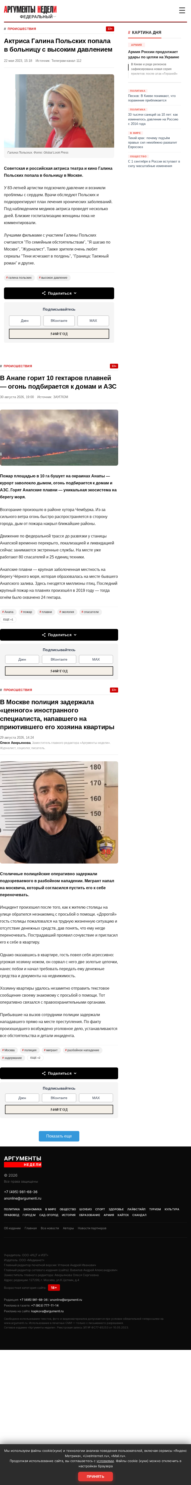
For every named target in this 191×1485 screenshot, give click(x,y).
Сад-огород (48, 1215)
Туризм (155, 1209)
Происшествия (22, 29)
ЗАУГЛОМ (60, 397)
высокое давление (53, 277)
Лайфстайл (136, 1209)
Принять (95, 1477)
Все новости (50, 1228)
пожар (26, 612)
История (69, 1215)
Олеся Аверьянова (15, 743)
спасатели (90, 612)
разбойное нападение (82, 1050)
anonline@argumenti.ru (22, 1198)
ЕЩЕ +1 (8, 619)
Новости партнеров (92, 1228)
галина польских (19, 277)
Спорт (100, 1209)
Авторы (68, 1228)
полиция (29, 1050)
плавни (46, 612)
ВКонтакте (59, 321)
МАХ (93, 321)
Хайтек (123, 1215)
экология (66, 612)
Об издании (12, 1228)
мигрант (51, 1050)
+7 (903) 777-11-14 (45, 1305)
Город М (29, 1215)
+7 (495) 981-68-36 (21, 1192)
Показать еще (59, 1136)
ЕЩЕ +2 (35, 1057)
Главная (31, 1228)
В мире (50, 1209)
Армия (109, 1215)
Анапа (7, 612)
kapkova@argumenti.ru (47, 1311)
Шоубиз (85, 1209)
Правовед (11, 1215)
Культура (172, 1209)
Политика (12, 1209)
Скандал (139, 1215)
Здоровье (116, 1209)
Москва (8, 1050)
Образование (89, 1215)
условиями (105, 1461)
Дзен (25, 321)
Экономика (32, 1209)
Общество (68, 1209)
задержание (12, 1058)
